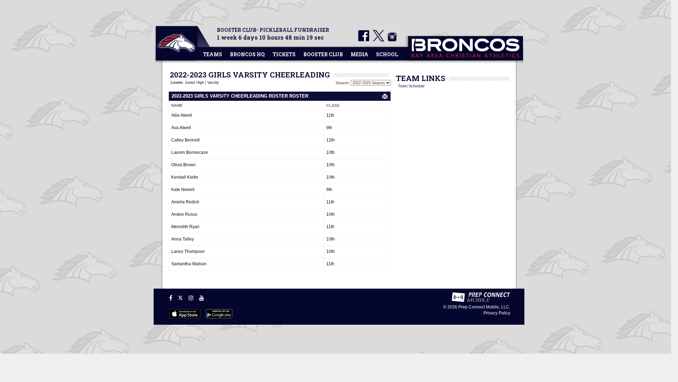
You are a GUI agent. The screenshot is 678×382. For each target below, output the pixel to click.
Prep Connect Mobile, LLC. (484, 307)
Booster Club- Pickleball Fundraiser (273, 30)
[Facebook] (171, 298)
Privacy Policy (496, 313)
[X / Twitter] (180, 298)
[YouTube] (202, 298)
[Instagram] (191, 298)
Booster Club (323, 54)
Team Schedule (411, 86)
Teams (212, 54)
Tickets (284, 54)
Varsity (213, 82)
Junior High (194, 82)
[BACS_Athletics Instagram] (391, 40)
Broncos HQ (247, 54)
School (387, 54)
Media (359, 54)
